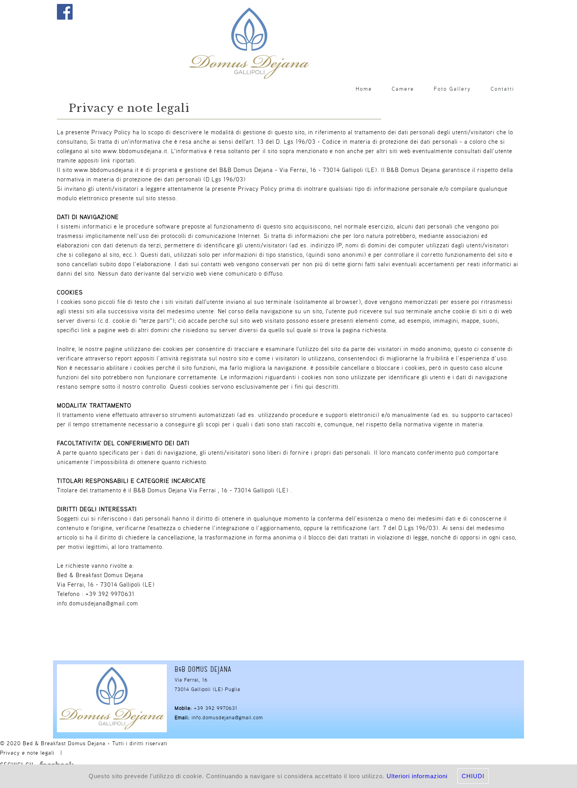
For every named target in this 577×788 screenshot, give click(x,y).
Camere (403, 89)
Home (364, 89)
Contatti (502, 89)
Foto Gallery (452, 89)
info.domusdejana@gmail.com (227, 717)
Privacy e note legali (27, 753)
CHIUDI (473, 776)
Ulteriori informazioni (417, 776)
